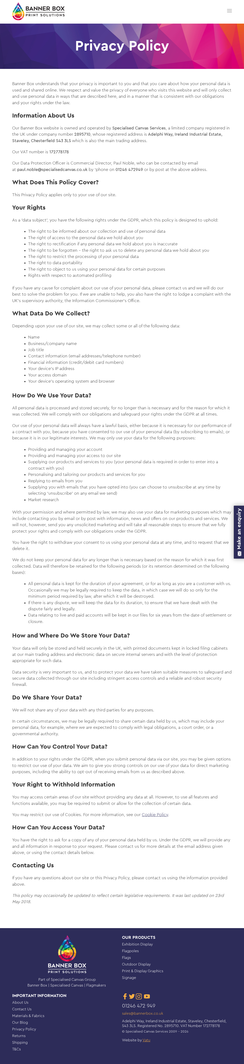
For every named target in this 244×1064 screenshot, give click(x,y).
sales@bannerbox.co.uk (142, 1013)
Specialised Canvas (67, 985)
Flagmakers (96, 985)
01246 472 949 (138, 1005)
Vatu (146, 1040)
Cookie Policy (155, 815)
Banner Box (37, 985)
